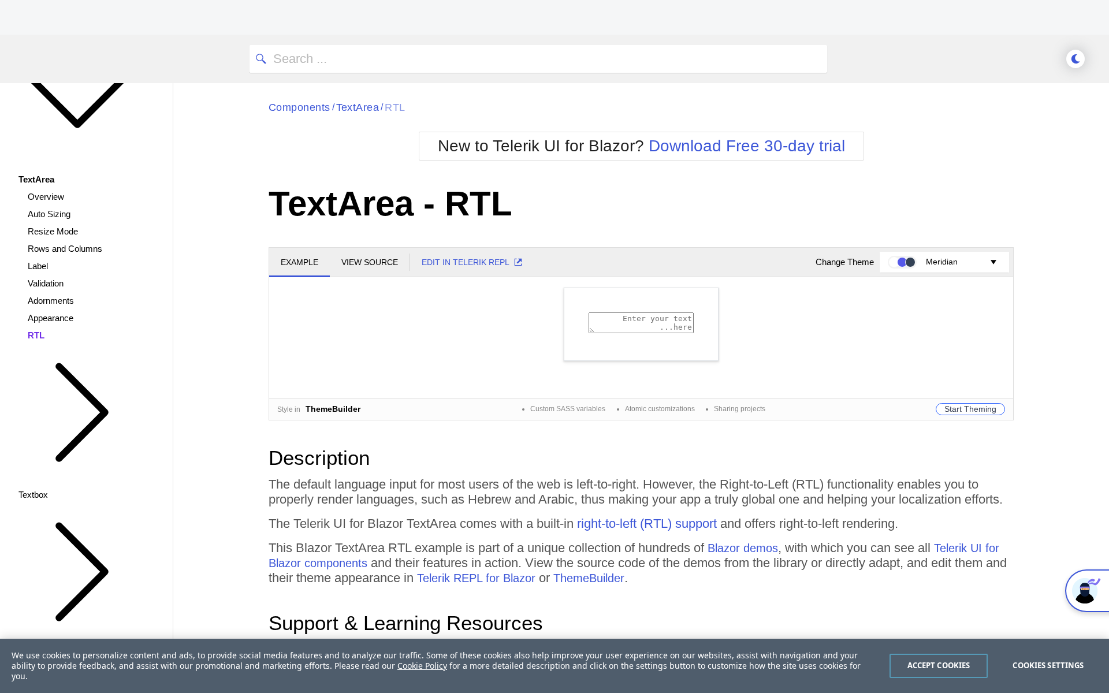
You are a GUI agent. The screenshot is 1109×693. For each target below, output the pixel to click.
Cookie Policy (422, 665)
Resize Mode (53, 231)
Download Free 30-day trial (747, 146)
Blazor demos (743, 548)
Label (38, 266)
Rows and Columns (65, 249)
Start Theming (970, 408)
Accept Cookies (938, 665)
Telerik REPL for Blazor (476, 578)
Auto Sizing (49, 214)
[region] (554, 666)
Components (299, 107)
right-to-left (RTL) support (647, 523)
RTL (36, 335)
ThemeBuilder (588, 578)
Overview (46, 197)
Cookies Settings (1048, 665)
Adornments (51, 300)
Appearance (50, 318)
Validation (46, 283)
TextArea (357, 107)
